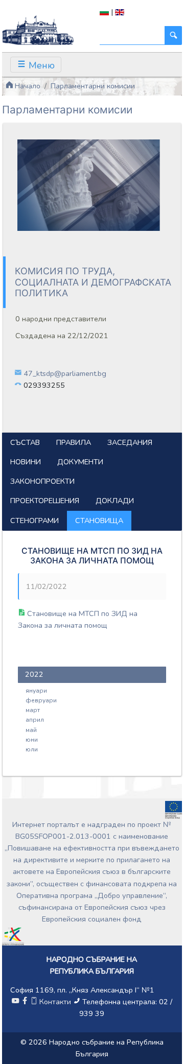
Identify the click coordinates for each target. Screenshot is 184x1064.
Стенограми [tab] (34, 520)
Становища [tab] (99, 520)
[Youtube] (15, 1002)
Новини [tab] (25, 462)
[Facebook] (24, 1002)
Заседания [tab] (129, 442)
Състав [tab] (25, 442)
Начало (26, 86)
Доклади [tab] (115, 500)
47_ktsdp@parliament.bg (65, 373)
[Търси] (173, 35)
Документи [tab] (80, 462)
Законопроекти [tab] (42, 481)
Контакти (55, 1002)
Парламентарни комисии (93, 86)
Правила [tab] (73, 442)
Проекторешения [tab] (44, 500)
